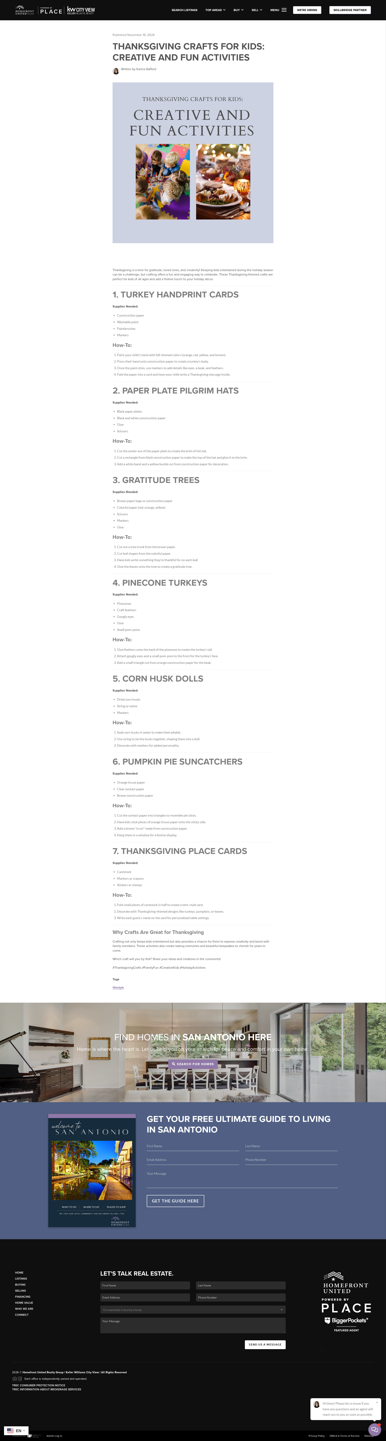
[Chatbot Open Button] (374, 1429)
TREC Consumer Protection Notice (38, 1385)
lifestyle (118, 988)
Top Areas (213, 10)
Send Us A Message (265, 1344)
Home (19, 1272)
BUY (237, 10)
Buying (20, 1284)
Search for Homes (195, 1064)
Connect (22, 1315)
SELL (255, 10)
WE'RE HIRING (307, 10)
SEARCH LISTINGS (184, 10)
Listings (21, 1278)
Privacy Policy (317, 1436)
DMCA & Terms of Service (344, 1436)
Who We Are (24, 1309)
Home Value (24, 1303)
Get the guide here (175, 1201)
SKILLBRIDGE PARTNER (350, 10)
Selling (20, 1290)
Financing (22, 1297)
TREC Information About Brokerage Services (46, 1389)
